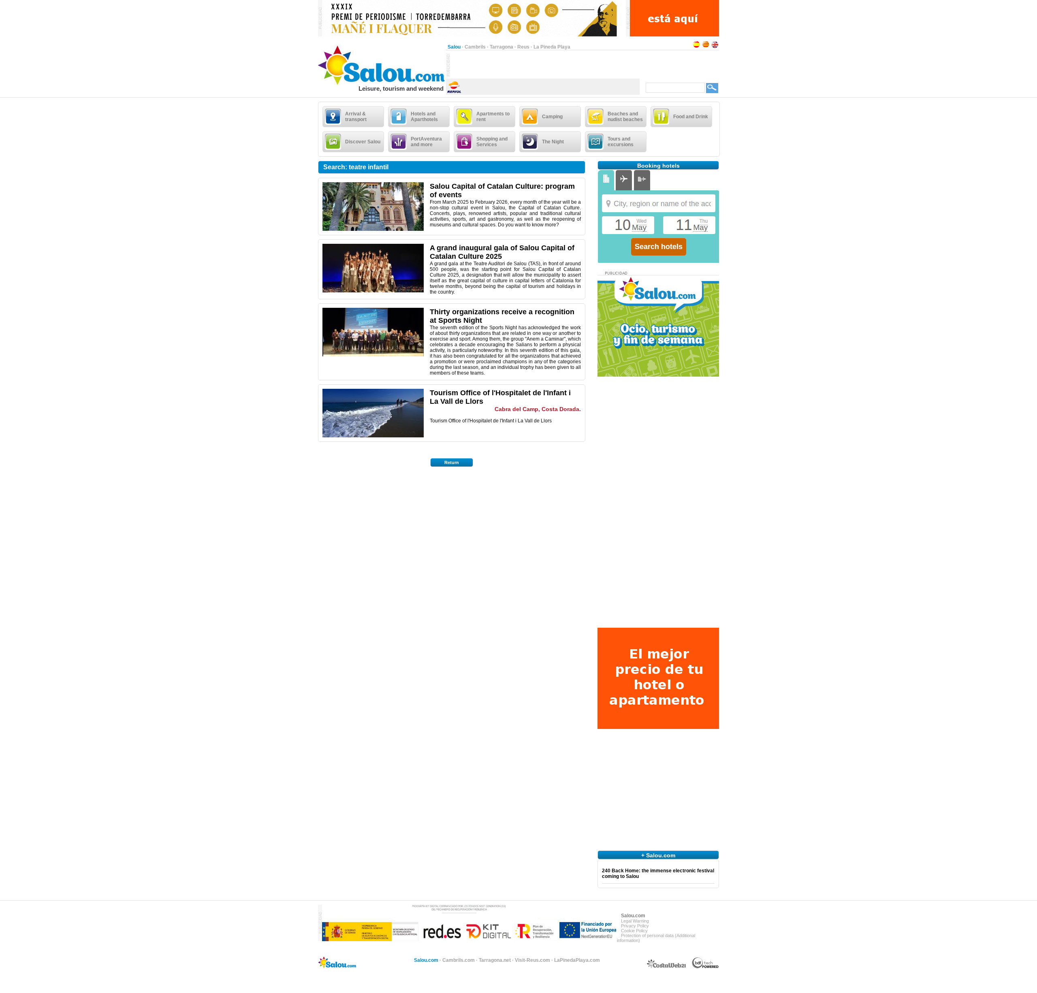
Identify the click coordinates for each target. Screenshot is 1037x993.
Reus (523, 47)
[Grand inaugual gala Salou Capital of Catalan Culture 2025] (373, 291)
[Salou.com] (382, 83)
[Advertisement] (545, 65)
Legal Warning (635, 920)
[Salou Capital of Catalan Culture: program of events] (373, 229)
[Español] (696, 47)
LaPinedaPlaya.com (577, 960)
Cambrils (475, 47)
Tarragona (501, 47)
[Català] (706, 47)
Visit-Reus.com (532, 960)
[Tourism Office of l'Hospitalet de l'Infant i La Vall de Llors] (373, 436)
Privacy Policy (635, 925)
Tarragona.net (495, 960)
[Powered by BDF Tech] (705, 967)
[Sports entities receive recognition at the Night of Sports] (373, 355)
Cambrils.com (458, 960)
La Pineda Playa (551, 47)
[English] (715, 47)
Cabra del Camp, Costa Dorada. (538, 409)
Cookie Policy (634, 930)
